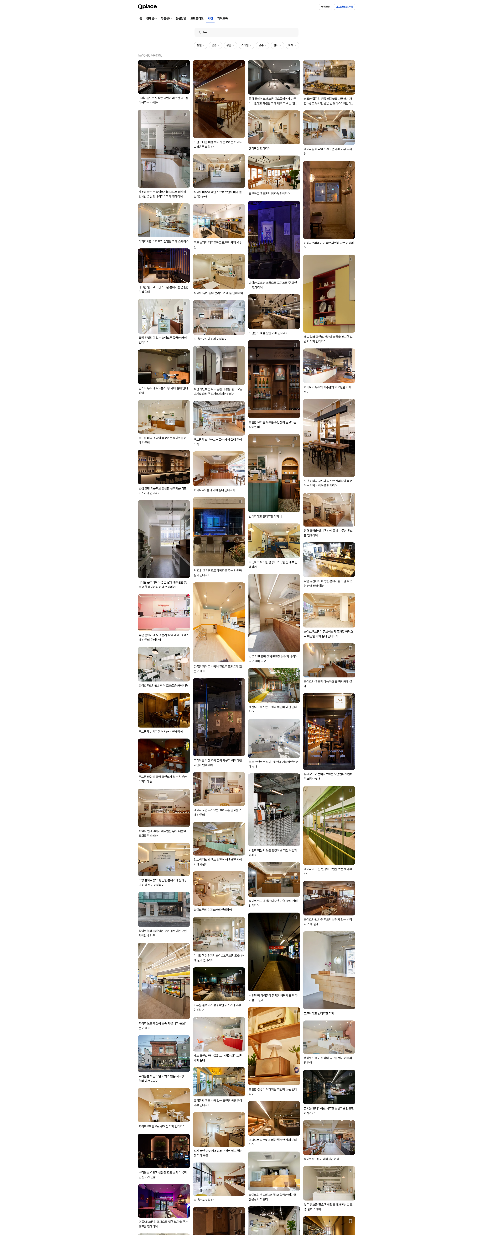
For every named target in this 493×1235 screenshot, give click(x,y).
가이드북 (222, 18)
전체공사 (151, 18)
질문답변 (181, 18)
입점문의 (325, 6)
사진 (210, 18)
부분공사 (166, 18)
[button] (200, 45)
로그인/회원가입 (344, 6)
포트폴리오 (197, 18)
